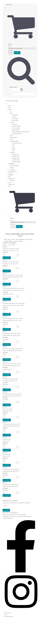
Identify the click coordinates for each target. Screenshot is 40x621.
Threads (12, 169)
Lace (13, 144)
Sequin (14, 148)
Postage (12, 180)
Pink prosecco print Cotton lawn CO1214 (12, 395)
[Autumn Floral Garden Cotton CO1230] (11, 363)
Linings (12, 167)
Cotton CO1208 (6, 456)
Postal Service (11, 178)
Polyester (12, 152)
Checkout (17, 52)
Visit (9, 176)
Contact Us (10, 173)
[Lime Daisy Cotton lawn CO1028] (10, 378)
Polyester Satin (15, 158)
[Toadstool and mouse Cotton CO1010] (11, 424)
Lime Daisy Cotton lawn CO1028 (10, 380)
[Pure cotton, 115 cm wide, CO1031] (11, 262)
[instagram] (21, 610)
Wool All (14, 116)
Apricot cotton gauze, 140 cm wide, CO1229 (12, 277)
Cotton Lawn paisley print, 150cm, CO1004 (12, 320)
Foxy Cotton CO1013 (7, 411)
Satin (13, 146)
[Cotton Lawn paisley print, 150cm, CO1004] (12, 318)
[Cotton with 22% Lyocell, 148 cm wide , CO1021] (13, 288)
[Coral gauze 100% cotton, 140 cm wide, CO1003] (14, 303)
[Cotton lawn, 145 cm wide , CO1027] (11, 248)
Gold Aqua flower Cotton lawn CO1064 (11, 335)
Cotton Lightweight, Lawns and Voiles (20, 131)
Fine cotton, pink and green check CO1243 (12, 350)
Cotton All (14, 124)
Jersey (11, 139)
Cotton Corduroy (16, 128)
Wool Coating (15, 118)
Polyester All (15, 154)
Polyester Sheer (16, 159)
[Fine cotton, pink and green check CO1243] (12, 348)
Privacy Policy (11, 184)
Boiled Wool (15, 115)
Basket (11, 52)
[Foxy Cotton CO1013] (7, 409)
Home (9, 105)
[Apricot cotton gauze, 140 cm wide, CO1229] (13, 275)
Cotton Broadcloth (16, 126)
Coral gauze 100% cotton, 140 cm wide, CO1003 (13, 305)
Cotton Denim (15, 129)
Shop (9, 107)
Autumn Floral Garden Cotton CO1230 (11, 365)
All (11, 111)
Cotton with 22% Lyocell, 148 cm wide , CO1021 (13, 290)
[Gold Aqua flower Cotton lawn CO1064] (11, 333)
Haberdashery (11, 163)
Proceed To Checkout (18, 241)
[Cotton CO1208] (6, 454)
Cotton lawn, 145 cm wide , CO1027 (10, 250)
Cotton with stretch (16, 133)
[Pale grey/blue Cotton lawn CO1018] (11, 469)
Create (11, 518)
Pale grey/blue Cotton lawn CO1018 (10, 471)
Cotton (12, 122)
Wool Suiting (15, 120)
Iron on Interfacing (14, 165)
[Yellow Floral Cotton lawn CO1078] (10, 484)
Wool (11, 113)
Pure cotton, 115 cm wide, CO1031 (10, 263)
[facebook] (21, 572)
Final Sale (5, 246)
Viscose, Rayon (13, 137)
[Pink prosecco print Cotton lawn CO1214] (12, 394)
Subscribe (6, 510)
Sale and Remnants (12, 171)
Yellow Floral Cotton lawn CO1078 (10, 486)
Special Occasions (14, 141)
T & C (9, 182)
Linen (11, 135)
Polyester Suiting (16, 161)
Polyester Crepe (16, 156)
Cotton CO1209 (6, 441)
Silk (13, 150)
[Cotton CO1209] (6, 439)
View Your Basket (8, 241)
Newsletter (10, 174)
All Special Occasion (16, 143)
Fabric (9, 109)
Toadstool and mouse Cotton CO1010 (11, 426)
